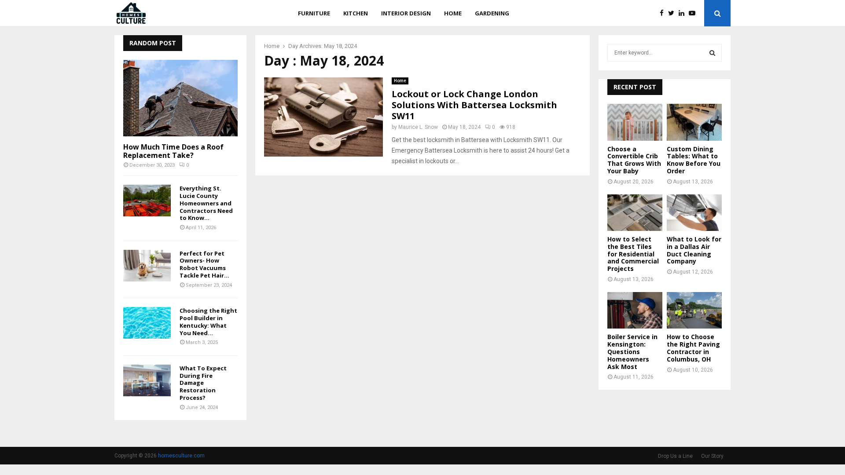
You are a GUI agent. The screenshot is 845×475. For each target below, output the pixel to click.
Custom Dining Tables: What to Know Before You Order (693, 160)
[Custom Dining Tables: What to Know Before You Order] (694, 122)
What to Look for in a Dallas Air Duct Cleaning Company (694, 250)
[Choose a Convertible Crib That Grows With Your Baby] (634, 122)
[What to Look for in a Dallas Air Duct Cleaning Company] (694, 212)
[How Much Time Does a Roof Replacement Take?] (180, 98)
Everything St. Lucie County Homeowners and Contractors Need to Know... (206, 203)
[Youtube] (694, 13)
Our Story (712, 456)
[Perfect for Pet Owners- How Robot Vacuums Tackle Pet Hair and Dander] (147, 265)
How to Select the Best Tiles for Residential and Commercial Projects (633, 254)
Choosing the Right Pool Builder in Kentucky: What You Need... (208, 321)
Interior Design (406, 13)
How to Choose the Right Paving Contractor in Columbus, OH (693, 347)
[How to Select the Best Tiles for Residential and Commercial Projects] (634, 212)
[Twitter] (673, 13)
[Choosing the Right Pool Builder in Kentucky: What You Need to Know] (147, 323)
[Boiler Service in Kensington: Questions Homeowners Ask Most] (634, 310)
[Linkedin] (684, 13)
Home (453, 13)
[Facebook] (664, 13)
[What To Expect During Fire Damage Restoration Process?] (147, 380)
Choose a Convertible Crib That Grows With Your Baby (634, 160)
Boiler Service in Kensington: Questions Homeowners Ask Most (632, 351)
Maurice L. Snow (418, 127)
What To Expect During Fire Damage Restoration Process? (203, 383)
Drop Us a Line (675, 456)
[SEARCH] (712, 53)
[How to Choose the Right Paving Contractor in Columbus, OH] (694, 310)
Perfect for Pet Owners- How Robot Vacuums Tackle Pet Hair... (204, 264)
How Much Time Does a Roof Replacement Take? (173, 151)
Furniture (314, 13)
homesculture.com (181, 456)
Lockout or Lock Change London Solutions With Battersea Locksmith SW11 (474, 105)
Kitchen (355, 13)
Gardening (492, 13)
